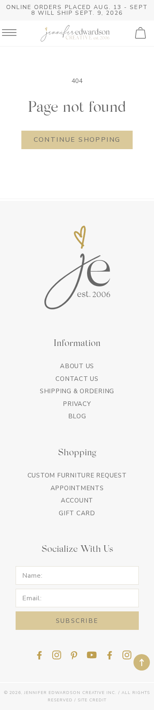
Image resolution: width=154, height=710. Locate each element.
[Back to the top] (141, 662)
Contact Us (77, 379)
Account (77, 500)
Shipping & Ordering (77, 391)
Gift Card (77, 513)
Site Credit (92, 700)
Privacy (77, 404)
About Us (77, 366)
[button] (141, 33)
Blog (77, 416)
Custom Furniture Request (77, 475)
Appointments (77, 488)
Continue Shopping (77, 139)
